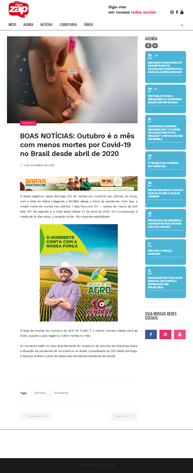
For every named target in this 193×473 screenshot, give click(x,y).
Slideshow (61, 393)
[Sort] (155, 45)
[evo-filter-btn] (148, 45)
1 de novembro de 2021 (39, 165)
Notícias (40, 393)
